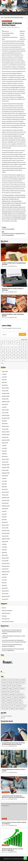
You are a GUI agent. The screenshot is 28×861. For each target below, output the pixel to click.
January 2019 (5, 593)
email (14, 685)
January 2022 (5, 495)
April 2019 (4, 585)
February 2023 (5, 459)
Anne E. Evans (5, 27)
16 (25, 351)
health (13, 691)
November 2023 (5, 434)
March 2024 (5, 423)
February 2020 (5, 558)
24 (2, 357)
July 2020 (4, 544)
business (23, 679)
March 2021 (5, 522)
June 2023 (4, 448)
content (23, 682)
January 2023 (5, 462)
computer (10, 682)
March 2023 (5, 456)
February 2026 (5, 388)
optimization (10, 702)
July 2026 (4, 374)
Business (4, 607)
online (3, 702)
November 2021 (5, 500)
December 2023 (5, 431)
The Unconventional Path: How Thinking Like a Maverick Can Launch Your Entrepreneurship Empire (14, 641)
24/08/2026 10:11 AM (12, 317)
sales (16, 702)
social (7, 705)
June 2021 (4, 514)
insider (3, 697)
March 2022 (5, 489)
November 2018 (5, 596)
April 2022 (4, 486)
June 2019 (4, 580)
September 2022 (6, 473)
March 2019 (5, 588)
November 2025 (5, 396)
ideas (18, 691)
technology (18, 705)
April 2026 (4, 382)
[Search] (26, 13)
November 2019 (5, 566)
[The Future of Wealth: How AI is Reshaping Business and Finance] (14, 252)
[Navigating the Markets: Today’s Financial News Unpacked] (14, 303)
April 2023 (4, 453)
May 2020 (4, 549)
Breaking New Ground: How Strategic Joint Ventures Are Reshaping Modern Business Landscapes (12, 631)
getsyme (3, 717)
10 (2, 351)
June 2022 (4, 481)
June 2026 (4, 377)
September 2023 (6, 440)
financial (22, 688)
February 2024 (5, 426)
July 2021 (4, 511)
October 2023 (5, 437)
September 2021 (6, 505)
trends (12, 708)
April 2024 (4, 420)
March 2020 (5, 555)
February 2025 (5, 409)
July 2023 (4, 445)
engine (19, 685)
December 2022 (5, 464)
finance (16, 688)
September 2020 (6, 538)
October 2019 (5, 569)
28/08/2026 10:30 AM (13, 799)
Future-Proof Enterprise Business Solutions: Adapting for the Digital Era (12, 645)
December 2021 (5, 497)
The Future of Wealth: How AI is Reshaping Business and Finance (14, 263)
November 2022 (5, 467)
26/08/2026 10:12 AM (13, 291)
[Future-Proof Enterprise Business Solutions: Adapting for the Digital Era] (14, 812)
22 (21, 354)
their (24, 705)
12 (10, 351)
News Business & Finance (7, 21)
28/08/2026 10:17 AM (13, 851)
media (15, 700)
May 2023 (4, 451)
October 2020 (5, 536)
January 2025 (5, 412)
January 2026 (5, 390)
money (20, 700)
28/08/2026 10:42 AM (13, 746)
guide (8, 691)
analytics (17, 679)
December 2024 (5, 415)
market (3, 700)
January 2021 (5, 527)
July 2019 (4, 577)
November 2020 (5, 533)
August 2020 (5, 541)
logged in (10, 328)
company (4, 682)
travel (6, 708)
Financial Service (6, 618)
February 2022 (5, 492)
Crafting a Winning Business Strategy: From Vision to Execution (13, 636)
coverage (4, 685)
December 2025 (5, 393)
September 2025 (6, 401)
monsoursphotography (6, 716)
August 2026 (5, 371)
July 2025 (4, 407)
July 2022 (4, 478)
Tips (2, 708)
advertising (4, 679)
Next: (13, 233)
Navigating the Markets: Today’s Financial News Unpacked (13, 315)
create (9, 685)
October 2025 (5, 399)
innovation (20, 694)
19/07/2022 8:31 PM (13, 27)
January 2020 (5, 560)
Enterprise (4, 616)
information (13, 694)
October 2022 (5, 470)
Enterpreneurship (6, 613)
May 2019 (4, 582)
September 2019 (6, 571)
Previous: (8, 228)
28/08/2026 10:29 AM (13, 825)
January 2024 (5, 429)
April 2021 (4, 519)
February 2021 (5, 525)
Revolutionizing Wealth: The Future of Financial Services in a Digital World (13, 649)
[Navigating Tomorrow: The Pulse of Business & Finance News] (14, 278)
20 (14, 354)
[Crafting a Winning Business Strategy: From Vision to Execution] (14, 759)
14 (17, 351)
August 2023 (5, 442)
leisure (15, 697)
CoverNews (15, 858)
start (12, 705)
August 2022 (5, 475)
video (17, 708)
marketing (9, 700)
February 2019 (5, 591)
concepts (17, 682)
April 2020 (4, 552)
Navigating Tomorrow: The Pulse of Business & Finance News (13, 289)
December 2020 (5, 530)
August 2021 (5, 508)
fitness (3, 691)
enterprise (4, 688)
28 (17, 357)
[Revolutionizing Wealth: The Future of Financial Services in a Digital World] (14, 838)
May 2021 (4, 516)
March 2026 (5, 385)
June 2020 (4, 547)
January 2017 (5, 599)
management (22, 697)
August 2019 (5, 574)
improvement (5, 694)
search (20, 702)
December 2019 (5, 563)
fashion (10, 688)
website (22, 708)
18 (6, 354)
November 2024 (5, 418)
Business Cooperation (7, 610)
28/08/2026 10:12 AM (13, 266)
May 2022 (4, 484)
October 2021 (5, 503)
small (3, 705)
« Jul (2, 363)
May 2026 (4, 379)
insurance (9, 697)
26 (10, 357)
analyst (11, 679)
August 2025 (5, 404)
